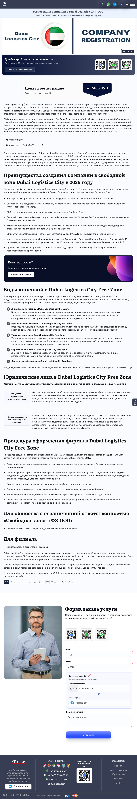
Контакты (118, 778)
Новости (118, 766)
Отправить (89, 734)
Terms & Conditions (53, 795)
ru (122, 4)
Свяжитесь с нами (21, 274)
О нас (119, 783)
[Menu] (132, 4)
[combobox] (73, 688)
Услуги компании (118, 770)
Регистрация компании (19, 582)
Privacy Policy (40, 795)
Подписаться (21, 786)
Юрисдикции (118, 774)
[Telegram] (100, 64)
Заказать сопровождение (20, 69)
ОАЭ (47, 582)
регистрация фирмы (36, 582)
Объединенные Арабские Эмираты (63, 582)
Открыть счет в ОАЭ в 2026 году (22, 145)
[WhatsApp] (113, 64)
